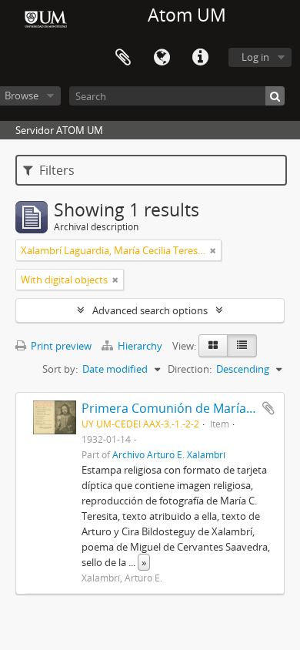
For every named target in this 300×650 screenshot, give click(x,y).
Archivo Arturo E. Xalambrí (168, 454)
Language (161, 58)
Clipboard (123, 58)
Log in (255, 57)
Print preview (60, 346)
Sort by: (60, 369)
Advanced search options (150, 310)
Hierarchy (140, 346)
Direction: (190, 369)
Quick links (200, 58)
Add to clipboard (268, 408)
